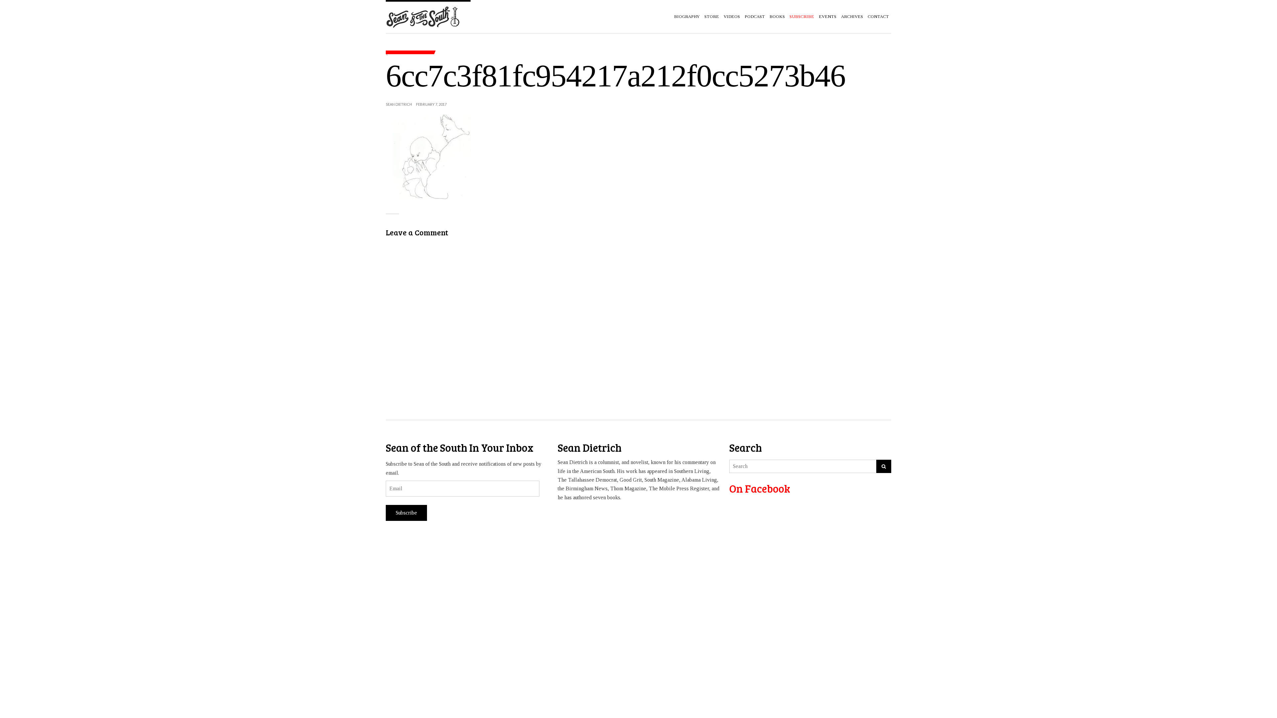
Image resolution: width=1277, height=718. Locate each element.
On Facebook (759, 488)
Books (777, 16)
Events (827, 16)
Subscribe (406, 513)
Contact (878, 16)
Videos (732, 16)
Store (711, 16)
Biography (687, 16)
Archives (852, 16)
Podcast (755, 16)
